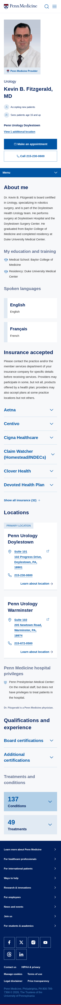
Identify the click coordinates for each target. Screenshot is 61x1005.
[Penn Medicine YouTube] (45, 942)
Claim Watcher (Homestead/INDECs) (25, 454)
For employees (12, 897)
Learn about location (34, 583)
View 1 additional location (19, 131)
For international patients (18, 868)
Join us (8, 916)
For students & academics (19, 925)
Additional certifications (17, 757)
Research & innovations (17, 887)
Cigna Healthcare (21, 437)
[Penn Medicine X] (21, 942)
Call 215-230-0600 (32, 156)
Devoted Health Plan (24, 484)
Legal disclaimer (13, 981)
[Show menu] (54, 6)
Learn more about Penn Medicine (22, 849)
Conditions (17, 802)
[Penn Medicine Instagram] (33, 942)
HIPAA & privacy (30, 967)
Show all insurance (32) (20, 500)
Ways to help (11, 878)
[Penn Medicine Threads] (9, 954)
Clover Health (17, 471)
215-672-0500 (23, 643)
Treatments (17, 825)
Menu (6, 172)
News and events (13, 906)
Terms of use (34, 974)
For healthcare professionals (20, 859)
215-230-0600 (23, 575)
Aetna (10, 409)
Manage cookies (13, 974)
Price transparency (38, 981)
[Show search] (46, 6)
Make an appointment (32, 144)
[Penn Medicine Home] (22, 6)
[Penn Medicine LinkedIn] (21, 954)
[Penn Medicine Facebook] (9, 942)
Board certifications (23, 740)
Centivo (11, 423)
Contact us (10, 967)
